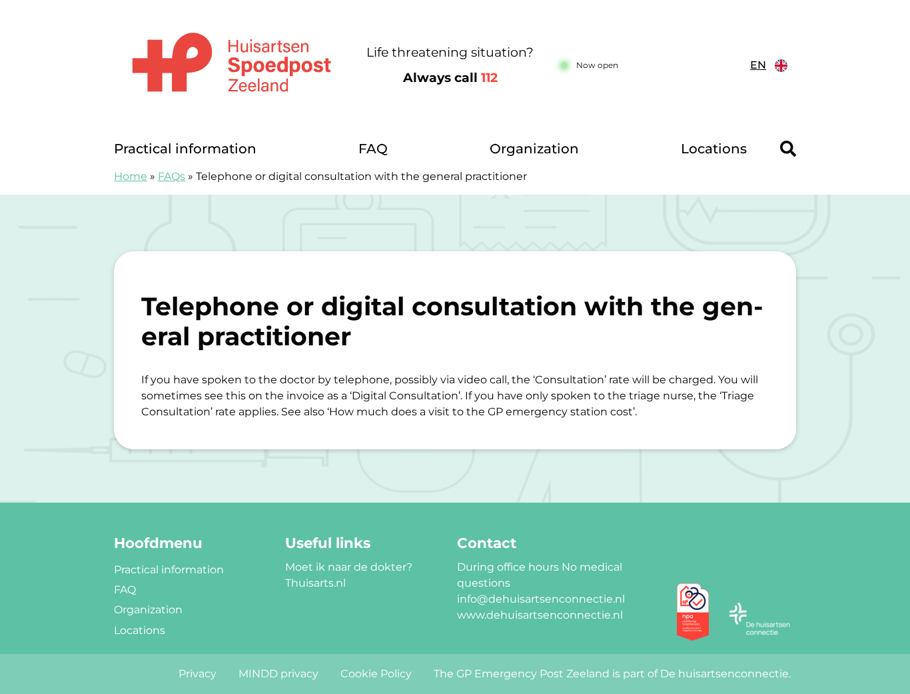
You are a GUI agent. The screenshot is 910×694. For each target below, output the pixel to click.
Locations (714, 149)
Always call (450, 77)
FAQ (373, 149)
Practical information (185, 149)
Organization (534, 149)
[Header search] (788, 149)
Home (130, 176)
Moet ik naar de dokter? (348, 567)
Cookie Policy (376, 673)
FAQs (171, 176)
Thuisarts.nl (315, 583)
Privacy (198, 673)
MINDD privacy (278, 673)
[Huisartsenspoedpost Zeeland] (231, 65)
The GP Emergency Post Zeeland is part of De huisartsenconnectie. (612, 673)
